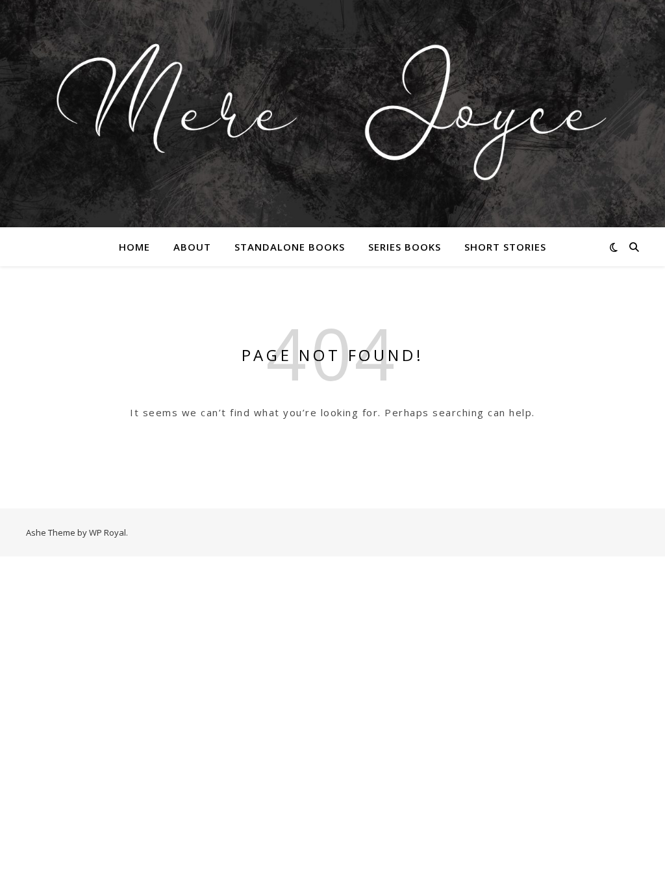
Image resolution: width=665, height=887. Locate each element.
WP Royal (107, 532)
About (192, 246)
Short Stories (505, 246)
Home (134, 246)
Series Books (404, 246)
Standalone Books (289, 246)
